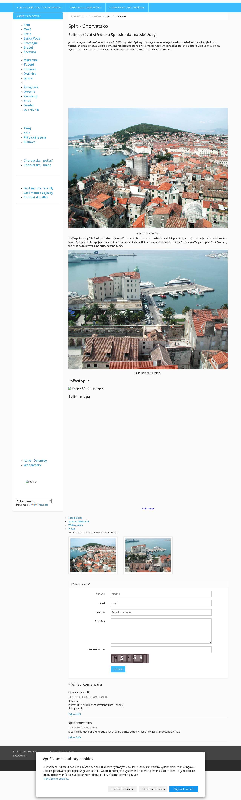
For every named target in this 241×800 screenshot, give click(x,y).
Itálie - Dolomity (35, 460)
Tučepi (29, 64)
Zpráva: (100, 621)
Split (27, 25)
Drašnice (30, 74)
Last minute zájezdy (38, 193)
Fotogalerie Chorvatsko (86, 7)
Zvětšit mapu (148, 508)
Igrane (28, 78)
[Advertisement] (148, 79)
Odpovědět (74, 714)
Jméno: (100, 593)
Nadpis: (100, 612)
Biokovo (29, 142)
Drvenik (29, 92)
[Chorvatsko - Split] (93, 555)
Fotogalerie (75, 517)
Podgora (30, 69)
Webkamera (75, 525)
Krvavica (30, 52)
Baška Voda (32, 38)
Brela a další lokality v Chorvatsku (39, 7)
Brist (27, 101)
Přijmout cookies (183, 789)
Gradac (29, 105)
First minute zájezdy (38, 188)
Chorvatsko (77, 16)
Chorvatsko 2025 (36, 197)
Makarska (31, 60)
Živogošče (31, 87)
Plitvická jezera (35, 137)
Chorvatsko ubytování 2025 (127, 7)
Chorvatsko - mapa (37, 165)
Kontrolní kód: (96, 649)
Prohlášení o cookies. (56, 778)
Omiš (27, 29)
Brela (27, 34)
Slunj (27, 128)
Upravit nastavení (122, 789)
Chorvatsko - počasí (38, 160)
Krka (27, 133)
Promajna (31, 43)
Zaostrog (30, 96)
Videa (71, 529)
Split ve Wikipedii (78, 521)
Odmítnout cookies (153, 789)
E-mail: (101, 603)
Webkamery (32, 465)
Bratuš (29, 47)
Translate (42, 504)
